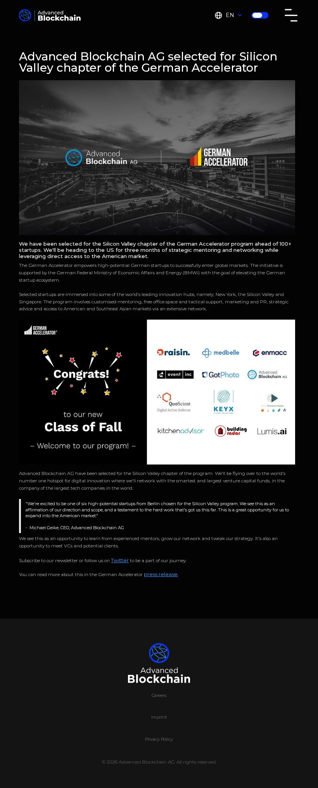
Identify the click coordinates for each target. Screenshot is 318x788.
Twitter (120, 560)
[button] (228, 15)
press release (161, 574)
